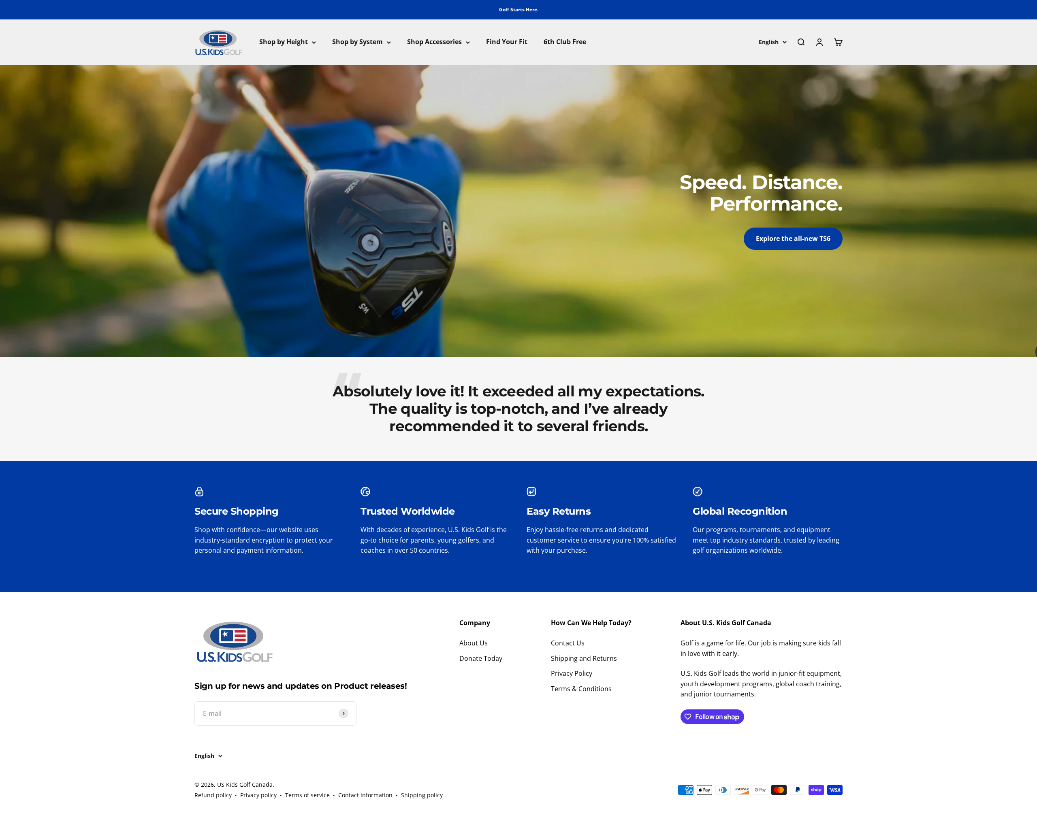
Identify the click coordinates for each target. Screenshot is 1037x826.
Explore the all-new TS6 (793, 238)
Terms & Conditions (581, 688)
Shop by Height (283, 42)
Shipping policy (422, 795)
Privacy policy (258, 795)
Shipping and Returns (584, 658)
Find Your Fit (506, 42)
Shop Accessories (434, 42)
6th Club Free (565, 42)
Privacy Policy (571, 673)
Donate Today (480, 658)
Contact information (365, 795)
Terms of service (307, 795)
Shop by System (357, 42)
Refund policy (213, 795)
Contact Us (568, 643)
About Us (473, 643)
